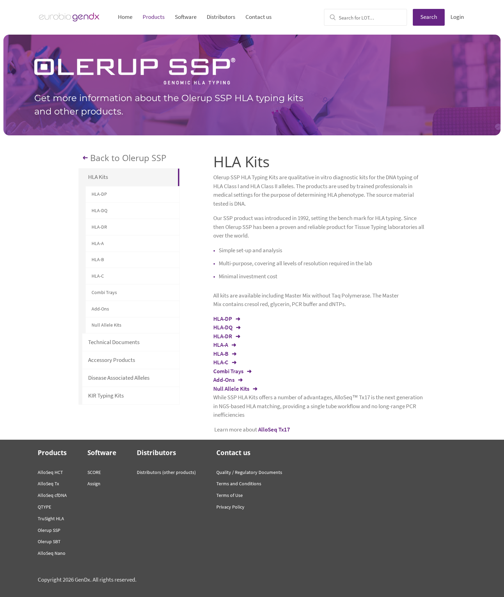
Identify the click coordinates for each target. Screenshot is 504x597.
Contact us (258, 17)
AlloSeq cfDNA (52, 495)
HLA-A (98, 243)
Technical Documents (114, 342)
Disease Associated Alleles (118, 377)
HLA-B (98, 259)
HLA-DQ (99, 210)
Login (457, 17)
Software (185, 17)
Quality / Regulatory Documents (249, 472)
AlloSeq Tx (48, 483)
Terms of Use (229, 495)
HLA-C (98, 276)
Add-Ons (100, 309)
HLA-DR (99, 227)
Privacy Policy (230, 507)
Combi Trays (104, 292)
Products (154, 17)
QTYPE (44, 507)
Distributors (221, 17)
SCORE (94, 472)
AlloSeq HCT (50, 472)
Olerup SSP (49, 530)
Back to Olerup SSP (128, 158)
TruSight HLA (51, 518)
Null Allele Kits (106, 325)
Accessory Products (111, 360)
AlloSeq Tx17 (274, 429)
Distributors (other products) (166, 472)
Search (428, 17)
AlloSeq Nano (51, 553)
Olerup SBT (49, 541)
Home (125, 17)
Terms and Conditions (238, 483)
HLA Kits (98, 177)
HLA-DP (99, 194)
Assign (93, 483)
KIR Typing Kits (106, 395)
